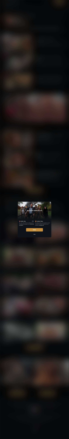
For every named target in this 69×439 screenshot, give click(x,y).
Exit (34, 234)
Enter (34, 229)
